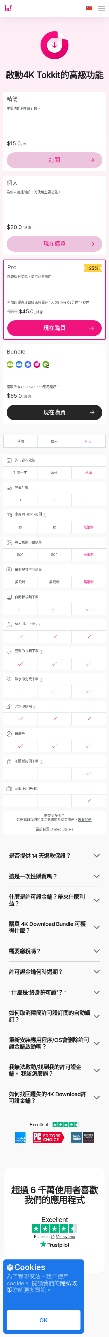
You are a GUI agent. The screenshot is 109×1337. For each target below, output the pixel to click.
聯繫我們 (85, 820)
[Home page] (8, 9)
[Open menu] (101, 8)
